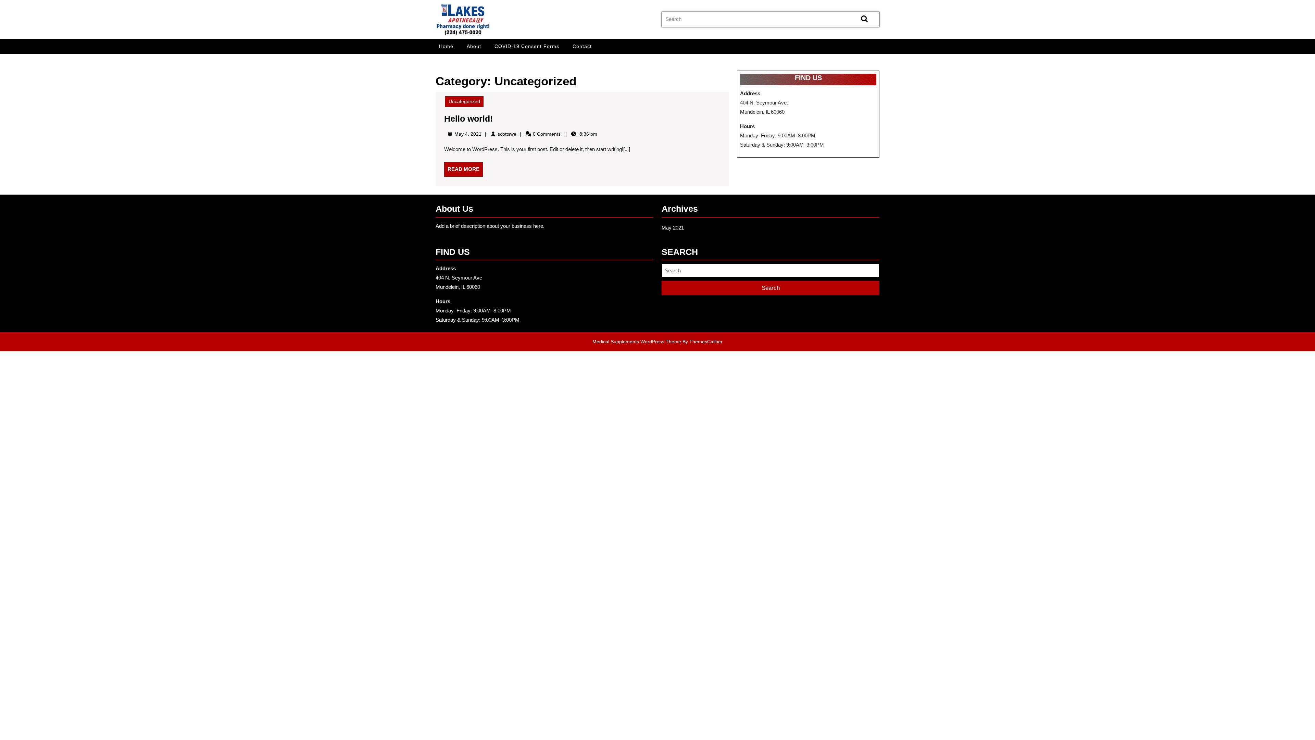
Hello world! (468, 118)
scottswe (507, 134)
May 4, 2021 (467, 134)
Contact (582, 46)
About (474, 46)
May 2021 (673, 228)
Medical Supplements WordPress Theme (636, 341)
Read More (465, 171)
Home (446, 46)
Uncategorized (464, 101)
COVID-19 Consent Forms (526, 46)
